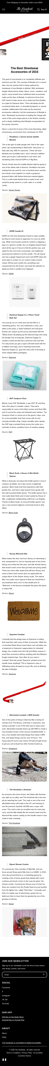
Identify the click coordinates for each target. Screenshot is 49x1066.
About (4, 1033)
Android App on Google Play (13, 1020)
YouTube (5, 1004)
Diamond (12, 357)
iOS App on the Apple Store (13, 1017)
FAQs (4, 1037)
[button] (3, 9)
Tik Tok (5, 1000)
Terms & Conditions (13, 1053)
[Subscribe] (43, 974)
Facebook (6, 988)
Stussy (11, 593)
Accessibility (38, 1053)
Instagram (6, 996)
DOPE (11, 274)
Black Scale (13, 513)
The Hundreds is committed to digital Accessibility (21, 1043)
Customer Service (24, 1056)
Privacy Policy (27, 1053)
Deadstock (13, 749)
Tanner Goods (14, 190)
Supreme (12, 674)
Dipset (11, 904)
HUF (10, 432)
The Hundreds (14, 823)
